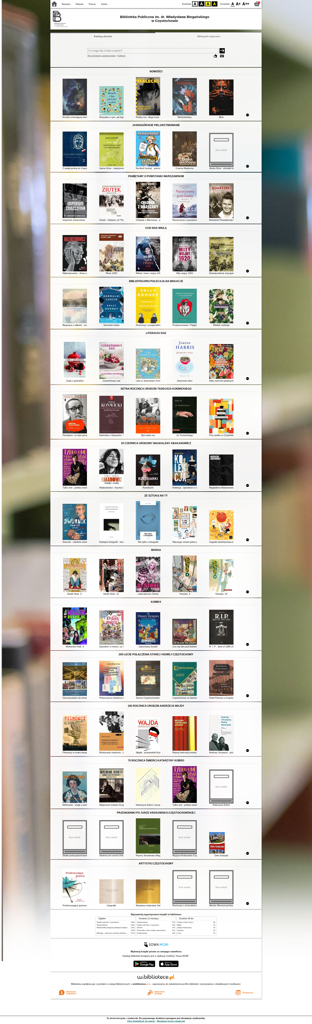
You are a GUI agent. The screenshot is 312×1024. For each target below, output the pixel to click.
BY (214, 3)
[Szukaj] (222, 50)
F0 (232, 3)
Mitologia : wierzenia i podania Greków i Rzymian (115, 933)
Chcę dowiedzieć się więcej (141, 1021)
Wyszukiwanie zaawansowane (101, 56)
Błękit (179, 925)
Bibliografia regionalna (208, 36)
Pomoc (92, 4)
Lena (179, 933)
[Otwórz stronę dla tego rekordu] (76, 97)
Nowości (66, 4)
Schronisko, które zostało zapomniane (151, 930)
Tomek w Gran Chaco (185, 922)
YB (208, 3)
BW (201, 3)
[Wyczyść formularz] (215, 56)
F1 (238, 3)
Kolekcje (121, 56)
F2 (245, 3)
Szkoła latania (102, 925)
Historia (79, 4)
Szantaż (180, 930)
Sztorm (139, 927)
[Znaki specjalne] (222, 56)
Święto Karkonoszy (184, 927)
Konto (104, 4)
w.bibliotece (140, 984)
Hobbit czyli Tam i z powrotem (108, 922)
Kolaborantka (142, 933)
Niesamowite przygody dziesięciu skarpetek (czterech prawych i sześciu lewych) (126, 927)
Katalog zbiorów (103, 36)
